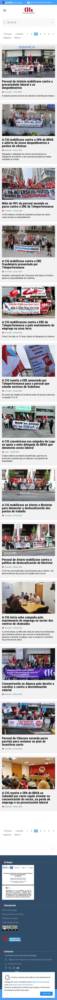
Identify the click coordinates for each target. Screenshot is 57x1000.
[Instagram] (14, 968)
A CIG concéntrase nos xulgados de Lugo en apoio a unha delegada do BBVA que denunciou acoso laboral (28, 445)
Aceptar (46, 994)
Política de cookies (10, 918)
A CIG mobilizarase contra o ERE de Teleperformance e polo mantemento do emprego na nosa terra (28, 325)
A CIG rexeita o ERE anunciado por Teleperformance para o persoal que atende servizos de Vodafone (25, 384)
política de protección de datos (21, 985)
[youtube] (18, 968)
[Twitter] (10, 968)
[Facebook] (6, 968)
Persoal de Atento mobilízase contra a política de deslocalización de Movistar (27, 561)
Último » (17, 38)
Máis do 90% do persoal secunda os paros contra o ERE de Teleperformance (28, 205)
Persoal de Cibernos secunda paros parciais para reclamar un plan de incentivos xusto (25, 741)
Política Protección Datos (13, 914)
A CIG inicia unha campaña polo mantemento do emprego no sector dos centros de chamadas (27, 621)
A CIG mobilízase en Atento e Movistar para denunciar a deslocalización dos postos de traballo (27, 508)
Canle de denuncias (10, 922)
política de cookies (38, 982)
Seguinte (7, 38)
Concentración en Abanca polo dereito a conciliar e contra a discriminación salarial (28, 687)
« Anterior (19, 34)
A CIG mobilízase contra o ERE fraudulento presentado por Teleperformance (21, 264)
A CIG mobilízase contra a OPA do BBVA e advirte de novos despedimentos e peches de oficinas (27, 143)
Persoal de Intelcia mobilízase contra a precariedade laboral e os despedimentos (27, 85)
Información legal (9, 910)
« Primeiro (7, 34)
